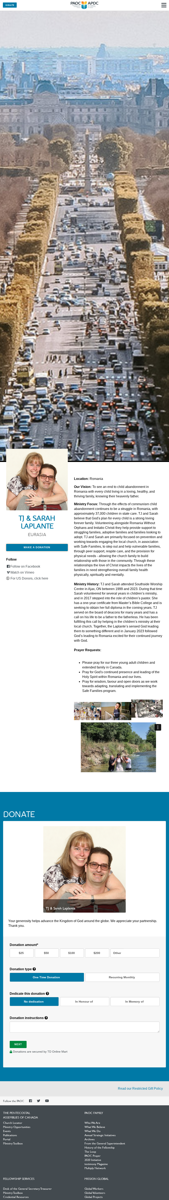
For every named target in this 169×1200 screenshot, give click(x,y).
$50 (46, 953)
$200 (97, 953)
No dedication (34, 1001)
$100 (71, 953)
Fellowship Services (18, 1178)
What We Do (92, 1131)
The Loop (90, 1151)
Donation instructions (27, 1018)
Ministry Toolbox (13, 1143)
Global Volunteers (94, 1192)
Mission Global (96, 1178)
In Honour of (84, 1001)
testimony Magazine (96, 1164)
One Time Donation (46, 977)
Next (18, 1044)
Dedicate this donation (28, 993)
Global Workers (93, 1188)
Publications (10, 1135)
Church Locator (12, 1122)
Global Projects (93, 1197)
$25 (21, 953)
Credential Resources (16, 1197)
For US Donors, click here (29, 578)
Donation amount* (24, 945)
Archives (89, 1139)
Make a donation (37, 547)
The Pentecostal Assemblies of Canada (84, 5)
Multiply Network (95, 1168)
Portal (6, 1139)
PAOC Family (93, 1113)
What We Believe (94, 1127)
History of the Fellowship (99, 1147)
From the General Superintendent (104, 1143)
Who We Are (92, 1122)
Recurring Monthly (122, 977)
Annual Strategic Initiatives (100, 1135)
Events (7, 1131)
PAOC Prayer (92, 1155)
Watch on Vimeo (22, 572)
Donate (10, 5)
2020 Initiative (92, 1160)
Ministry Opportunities (16, 1127)
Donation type (21, 969)
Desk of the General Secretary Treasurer (27, 1188)
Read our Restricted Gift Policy (140, 1088)
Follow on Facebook (25, 566)
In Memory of (134, 1001)
